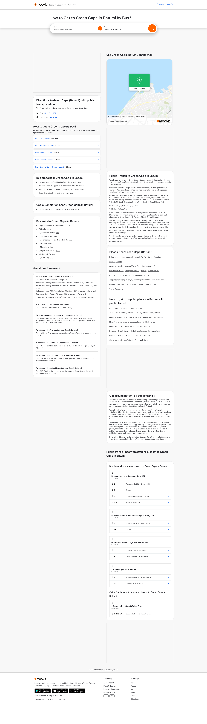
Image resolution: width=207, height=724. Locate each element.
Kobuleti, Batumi (115, 326)
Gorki (141, 284)
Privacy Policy (50, 699)
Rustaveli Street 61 (159, 280)
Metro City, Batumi (116, 336)
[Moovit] (40, 4)
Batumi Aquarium (154, 257)
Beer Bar (120, 284)
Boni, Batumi (155, 313)
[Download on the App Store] (60, 690)
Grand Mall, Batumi (142, 340)
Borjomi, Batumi (144, 326)
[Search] (152, 28)
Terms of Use (39, 699)
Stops (133, 692)
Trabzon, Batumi (141, 313)
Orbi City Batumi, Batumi (118, 308)
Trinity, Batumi (130, 326)
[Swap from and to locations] (100, 28)
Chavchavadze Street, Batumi (121, 340)
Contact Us (61, 699)
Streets (134, 689)
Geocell (112, 284)
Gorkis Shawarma (116, 289)
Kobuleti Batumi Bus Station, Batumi (145, 331)
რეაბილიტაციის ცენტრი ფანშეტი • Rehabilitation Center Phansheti (135, 266)
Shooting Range (115, 262)
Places (133, 686)
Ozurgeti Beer (131, 284)
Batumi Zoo (113, 275)
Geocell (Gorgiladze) (142, 280)
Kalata (143, 271)
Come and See (150, 284)
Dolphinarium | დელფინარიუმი (134, 257)
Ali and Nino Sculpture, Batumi (121, 313)
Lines (133, 683)
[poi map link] (139, 92)
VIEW (79, 182)
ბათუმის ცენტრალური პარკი (120, 280)
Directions (134, 699)
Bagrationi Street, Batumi (119, 331)
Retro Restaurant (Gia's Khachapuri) (135, 275)
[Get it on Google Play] (42, 690)
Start (55, 27)
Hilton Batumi (153, 271)
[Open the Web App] (77, 690)
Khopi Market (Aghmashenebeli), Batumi (125, 322)
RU (106, 696)
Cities (133, 695)
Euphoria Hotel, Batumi (118, 317)
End (105, 27)
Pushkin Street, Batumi (141, 336)
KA (112, 696)
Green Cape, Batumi (138, 308)
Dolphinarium (114, 257)
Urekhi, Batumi (148, 322)
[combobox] (75, 29)
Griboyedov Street (132, 271)
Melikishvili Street (116, 271)
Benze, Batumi (135, 317)
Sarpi (128, 336)
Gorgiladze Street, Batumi (153, 317)
